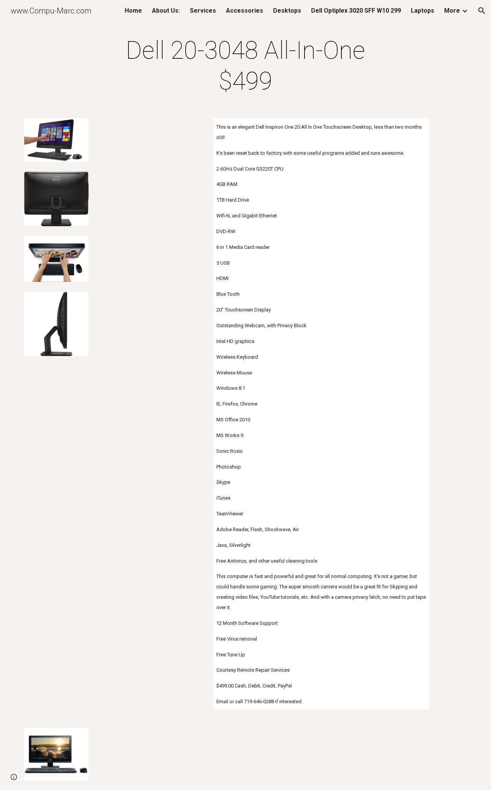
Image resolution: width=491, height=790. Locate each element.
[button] (482, 11)
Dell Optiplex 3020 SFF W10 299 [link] (356, 10)
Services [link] (203, 10)
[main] (245, 66)
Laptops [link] (422, 10)
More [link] (452, 10)
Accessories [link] (244, 10)
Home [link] (133, 10)
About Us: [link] (166, 10)
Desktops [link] (287, 10)
